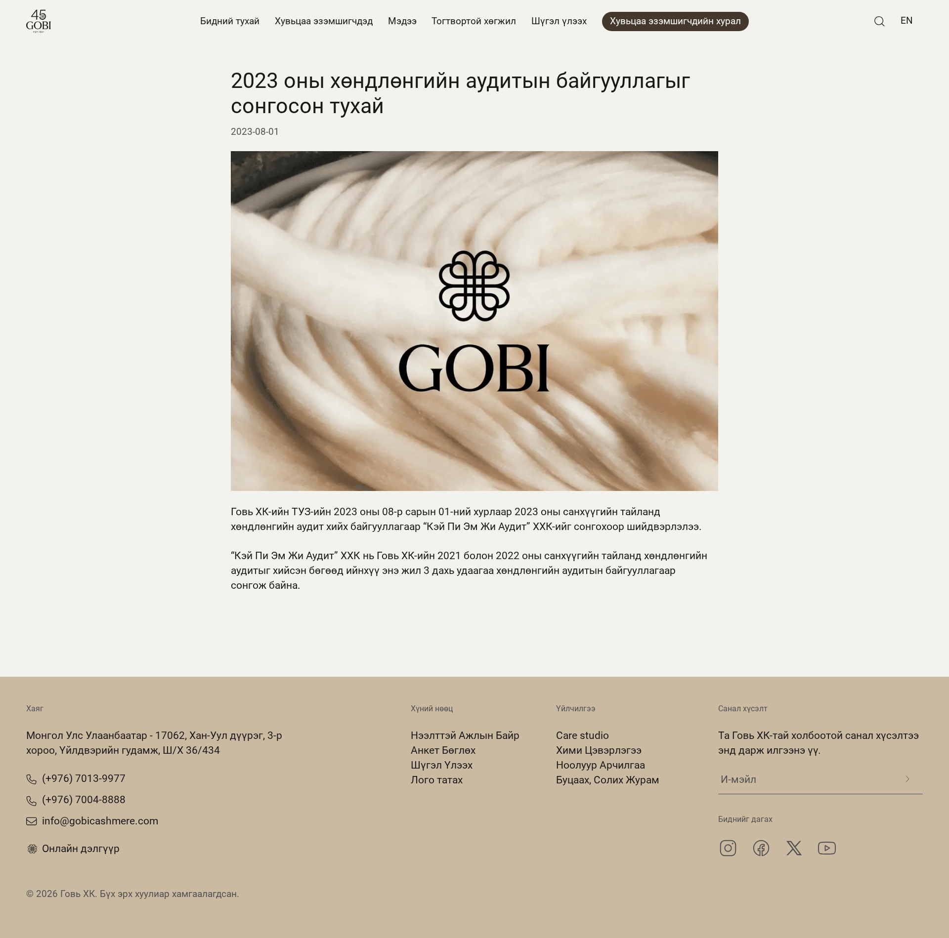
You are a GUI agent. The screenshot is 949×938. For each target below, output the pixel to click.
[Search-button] (879, 21)
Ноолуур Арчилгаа (600, 765)
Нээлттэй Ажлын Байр (465, 735)
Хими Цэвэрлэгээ (599, 750)
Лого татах (437, 780)
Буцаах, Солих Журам (607, 780)
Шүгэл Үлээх (442, 765)
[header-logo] (38, 21)
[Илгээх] (907, 779)
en (907, 20)
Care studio (582, 735)
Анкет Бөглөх (443, 750)
